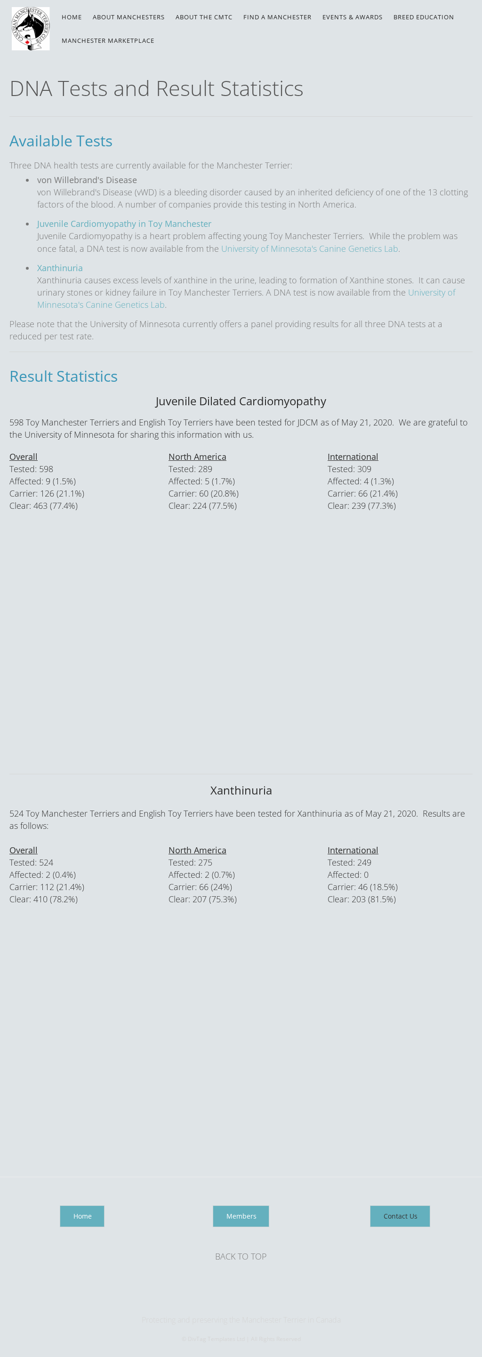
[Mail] (242, 1300)
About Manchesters (129, 17)
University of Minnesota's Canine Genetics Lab (309, 248)
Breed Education (424, 17)
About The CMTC (204, 17)
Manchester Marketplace (108, 40)
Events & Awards (352, 17)
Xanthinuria (60, 267)
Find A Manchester (277, 17)
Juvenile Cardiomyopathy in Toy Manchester (124, 223)
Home (72, 17)
